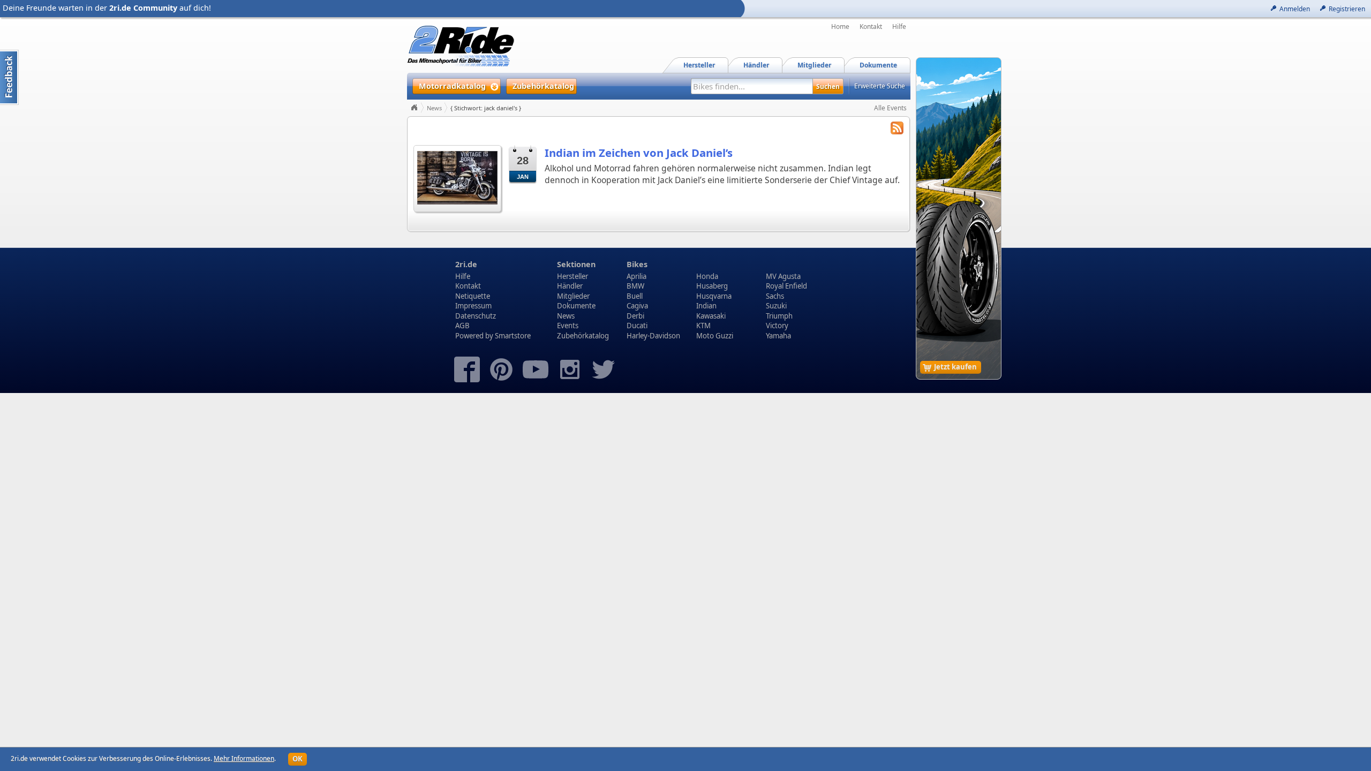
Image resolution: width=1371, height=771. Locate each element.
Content (9, 77)
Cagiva (637, 306)
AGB (462, 325)
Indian (706, 306)
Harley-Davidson (653, 336)
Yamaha (778, 336)
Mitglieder (573, 296)
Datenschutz (475, 316)
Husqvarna (714, 296)
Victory (777, 325)
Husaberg (712, 286)
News (434, 108)
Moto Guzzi (714, 336)
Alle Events (890, 107)
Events (567, 325)
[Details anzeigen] (457, 177)
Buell (635, 296)
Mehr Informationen (244, 758)
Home (840, 26)
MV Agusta (783, 276)
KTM (703, 325)
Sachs (775, 296)
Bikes (637, 264)
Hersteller (572, 276)
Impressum (473, 306)
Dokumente (576, 306)
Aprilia (636, 276)
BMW (635, 286)
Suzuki (776, 306)
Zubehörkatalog (583, 336)
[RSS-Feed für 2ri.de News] (897, 129)
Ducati (637, 325)
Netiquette (472, 296)
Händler (570, 286)
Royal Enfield (786, 286)
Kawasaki (711, 316)
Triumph (779, 316)
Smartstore (513, 336)
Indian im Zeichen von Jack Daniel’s (639, 152)
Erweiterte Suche (879, 85)
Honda (707, 276)
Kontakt (871, 26)
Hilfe (899, 26)
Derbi (635, 316)
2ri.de (466, 264)
